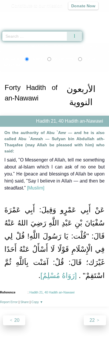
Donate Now (83, 6)
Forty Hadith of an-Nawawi (75, 46)
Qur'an (23, 16)
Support (45, 340)
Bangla (63, 59)
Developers (69, 340)
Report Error (9, 302)
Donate (54, 347)
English (37, 59)
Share (24, 302)
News (28, 340)
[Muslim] (35, 187)
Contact (93, 340)
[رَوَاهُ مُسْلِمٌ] (58, 275)
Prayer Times (68, 16)
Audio (92, 16)
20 (16, 320)
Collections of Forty (32, 46)
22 (93, 320)
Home (7, 46)
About (12, 340)
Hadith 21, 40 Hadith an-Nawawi (51, 292)
